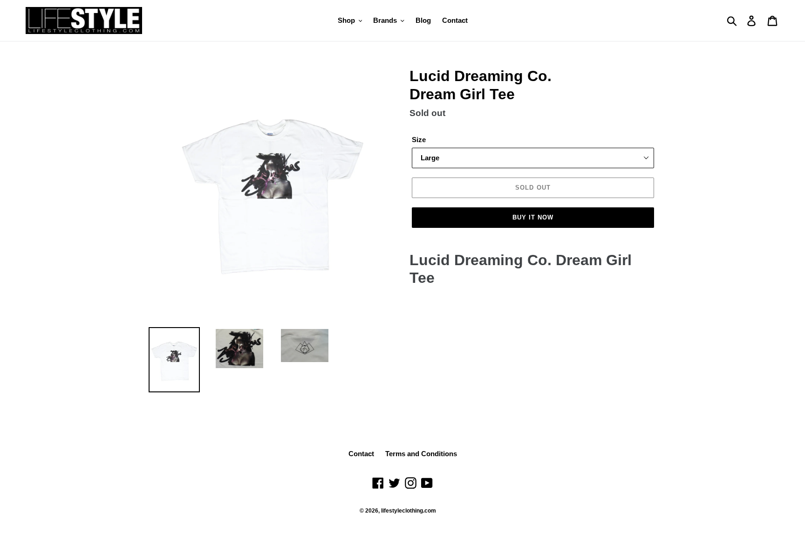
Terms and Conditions (421, 454)
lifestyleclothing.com (408, 510)
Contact (361, 454)
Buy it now (532, 217)
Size (419, 140)
